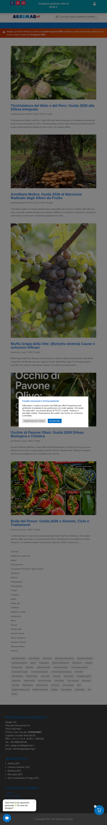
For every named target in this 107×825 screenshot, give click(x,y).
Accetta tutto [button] (54, 421)
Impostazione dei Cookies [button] (34, 421)
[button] (19, 805)
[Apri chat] (7, 818)
